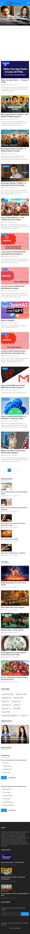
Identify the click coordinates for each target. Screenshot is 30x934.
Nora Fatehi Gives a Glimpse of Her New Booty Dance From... (13, 524)
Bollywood (6, 698)
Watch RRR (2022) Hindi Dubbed (12, 607)
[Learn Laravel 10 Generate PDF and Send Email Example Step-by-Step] (15, 241)
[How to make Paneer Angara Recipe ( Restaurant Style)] (15, 668)
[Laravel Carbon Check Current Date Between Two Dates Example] (15, 340)
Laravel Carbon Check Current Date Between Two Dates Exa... (13, 352)
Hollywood (18, 698)
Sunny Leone (6, 792)
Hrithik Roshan (7, 766)
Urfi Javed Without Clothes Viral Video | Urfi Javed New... (14, 738)
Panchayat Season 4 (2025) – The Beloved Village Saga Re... (14, 115)
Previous (2, 15)
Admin (8, 23)
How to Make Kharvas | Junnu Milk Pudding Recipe (14, 492)
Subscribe (25, 914)
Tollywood (16, 701)
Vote (4, 777)
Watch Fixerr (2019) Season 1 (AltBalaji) (13, 553)
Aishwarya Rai (7, 789)
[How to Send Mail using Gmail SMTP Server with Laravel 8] (15, 375)
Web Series (20, 694)
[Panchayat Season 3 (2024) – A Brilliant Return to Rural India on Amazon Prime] (15, 138)
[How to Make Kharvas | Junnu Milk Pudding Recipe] (6, 486)
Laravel (24, 715)
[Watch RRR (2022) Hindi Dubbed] (15, 598)
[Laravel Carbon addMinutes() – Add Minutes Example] (15, 275)
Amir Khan (6, 763)
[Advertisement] (15, 43)
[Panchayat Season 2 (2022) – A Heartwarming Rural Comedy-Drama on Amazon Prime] (15, 172)
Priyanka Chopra (7, 795)
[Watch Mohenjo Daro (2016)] (6, 533)
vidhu (2, 455)
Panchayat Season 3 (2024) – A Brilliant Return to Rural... (13, 150)
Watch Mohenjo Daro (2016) (9, 539)
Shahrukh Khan (7, 769)
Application (6, 708)
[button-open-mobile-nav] (2, 2)
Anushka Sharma (8, 802)
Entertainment (7, 694)
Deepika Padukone (8, 805)
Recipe (5, 712)
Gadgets (17, 705)
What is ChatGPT (8, 321)
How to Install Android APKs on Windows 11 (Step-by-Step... (13, 417)
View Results (12, 777)
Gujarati (5, 701)
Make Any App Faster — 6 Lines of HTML (15, 81)
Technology (6, 705)
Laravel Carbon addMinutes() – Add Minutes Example (13, 287)
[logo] (15, 3)
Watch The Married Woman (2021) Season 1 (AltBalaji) (14, 508)
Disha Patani (6, 799)
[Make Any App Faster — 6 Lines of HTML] (15, 69)
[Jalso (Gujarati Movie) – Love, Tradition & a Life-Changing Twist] (15, 207)
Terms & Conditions (15, 928)
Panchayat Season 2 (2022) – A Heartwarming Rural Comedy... (13, 184)
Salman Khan (6, 772)
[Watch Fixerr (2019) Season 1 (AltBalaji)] (6, 547)
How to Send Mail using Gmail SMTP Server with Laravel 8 (13, 386)
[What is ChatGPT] (15, 310)
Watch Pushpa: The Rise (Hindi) (12, 630)
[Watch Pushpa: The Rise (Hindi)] (15, 620)
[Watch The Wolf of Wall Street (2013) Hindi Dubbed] (15, 440)
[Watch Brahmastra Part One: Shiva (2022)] (15, 573)
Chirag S (3, 495)
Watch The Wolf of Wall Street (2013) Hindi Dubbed (13, 452)
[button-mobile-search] (28, 2)
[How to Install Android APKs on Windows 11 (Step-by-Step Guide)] (15, 406)
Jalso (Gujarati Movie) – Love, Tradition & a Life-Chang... (13, 218)
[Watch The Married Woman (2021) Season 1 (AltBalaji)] (6, 502)
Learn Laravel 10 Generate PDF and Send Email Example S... (13, 253)
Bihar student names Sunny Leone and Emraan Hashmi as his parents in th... (15, 18)
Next (27, 15)
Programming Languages (10, 715)
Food (17, 708)
